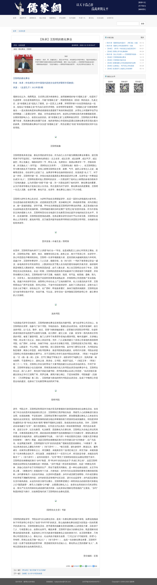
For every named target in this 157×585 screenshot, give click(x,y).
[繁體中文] (142, 2)
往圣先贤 (22, 31)
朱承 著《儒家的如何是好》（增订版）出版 (122, 43)
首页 (14, 18)
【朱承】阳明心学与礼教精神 (117, 51)
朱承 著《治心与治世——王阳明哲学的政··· (122, 54)
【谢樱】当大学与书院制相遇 (31, 573)
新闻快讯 (33, 18)
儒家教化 (52, 18)
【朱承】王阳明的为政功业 (116, 60)
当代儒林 (72, 18)
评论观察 (62, 18)
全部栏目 (110, 18)
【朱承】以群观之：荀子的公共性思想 (120, 66)
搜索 (142, 23)
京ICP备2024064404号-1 (91, 581)
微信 (83, 566)
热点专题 (42, 18)
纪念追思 (100, 18)
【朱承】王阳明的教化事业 (116, 57)
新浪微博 (76, 566)
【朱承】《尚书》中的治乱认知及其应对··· (122, 48)
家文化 (91, 18)
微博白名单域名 (29, 581)
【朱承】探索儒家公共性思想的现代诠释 (121, 63)
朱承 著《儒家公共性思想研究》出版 (120, 45)
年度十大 (82, 18)
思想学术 (23, 18)
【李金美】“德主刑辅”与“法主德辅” (33, 570)
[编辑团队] (142, 9)
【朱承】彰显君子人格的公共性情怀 (119, 68)
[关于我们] (142, 6)
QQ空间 (89, 566)
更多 (95, 566)
